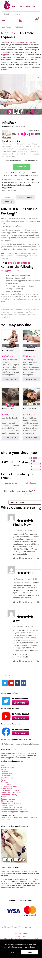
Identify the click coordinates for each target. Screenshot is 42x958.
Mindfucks (11, 27)
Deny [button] (12, 952)
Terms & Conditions (21, 934)
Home (3, 27)
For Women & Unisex (9, 786)
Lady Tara (28, 42)
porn (32, 221)
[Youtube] (11, 683)
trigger (4, 55)
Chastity (4, 771)
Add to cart (10, 379)
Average (30, 494)
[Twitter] (5, 683)
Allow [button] (30, 952)
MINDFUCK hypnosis (13, 42)
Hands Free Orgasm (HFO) (11, 793)
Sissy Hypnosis (7, 801)
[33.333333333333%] (34, 461)
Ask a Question (31, 483)
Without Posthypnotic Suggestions (15, 812)
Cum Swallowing (7, 778)
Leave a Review (11, 483)
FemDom (16, 180)
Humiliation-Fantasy (9, 795)
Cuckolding (5, 776)
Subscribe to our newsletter (12, 871)
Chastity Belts (6, 774)
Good (33, 494)
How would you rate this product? (19, 491)
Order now (21, 167)
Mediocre (28, 494)
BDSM (3, 47)
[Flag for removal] (38, 558)
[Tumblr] (17, 683)
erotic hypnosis (19, 263)
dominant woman (21, 235)
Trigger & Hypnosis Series (11, 807)
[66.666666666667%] (35, 458)
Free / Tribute (6, 788)
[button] (3, 19)
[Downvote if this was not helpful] (20, 558)
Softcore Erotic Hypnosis (20, 182)
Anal (3, 765)
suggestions (10, 270)
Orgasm (8, 291)
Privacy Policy (21, 936)
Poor (25, 494)
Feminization (6, 784)
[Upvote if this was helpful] (14, 558)
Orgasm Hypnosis (8, 799)
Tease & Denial (7, 805)
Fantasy (4, 780)
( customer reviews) (17, 127)
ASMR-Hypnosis (7, 767)
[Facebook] (23, 683)
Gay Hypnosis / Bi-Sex (10, 790)
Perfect (36, 494)
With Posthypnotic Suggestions (13, 809)
